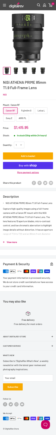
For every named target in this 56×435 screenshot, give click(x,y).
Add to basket (28, 155)
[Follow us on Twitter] (11, 404)
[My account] (44, 5)
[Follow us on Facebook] (5, 404)
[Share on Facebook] (34, 182)
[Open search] (38, 5)
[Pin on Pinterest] (39, 182)
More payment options (28, 172)
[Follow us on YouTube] (22, 404)
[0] (50, 5)
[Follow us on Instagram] (16, 404)
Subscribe (12, 386)
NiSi (5, 94)
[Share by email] (51, 182)
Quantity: (7, 145)
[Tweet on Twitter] (45, 182)
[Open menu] (4, 5)
